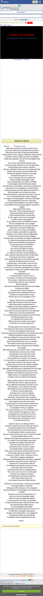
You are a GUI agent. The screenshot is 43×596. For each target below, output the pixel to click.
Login (35, 2)
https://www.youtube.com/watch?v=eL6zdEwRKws (21, 38)
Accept (21, 591)
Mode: (17, 20)
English (17, 583)
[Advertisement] (21, 77)
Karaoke (24, 20)
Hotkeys (26, 59)
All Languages (21, 12)
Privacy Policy (8, 580)
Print (7, 146)
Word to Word (21, 141)
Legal (1, 580)
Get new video (18, 59)
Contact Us (16, 580)
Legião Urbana (7, 25)
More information (21, 594)
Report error (20, 146)
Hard (29, 23)
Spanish (22, 583)
